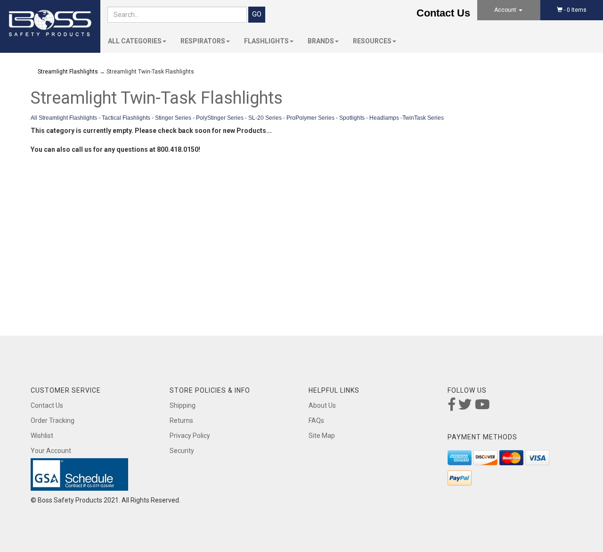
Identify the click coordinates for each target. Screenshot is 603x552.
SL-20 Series (265, 118)
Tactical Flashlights (126, 118)
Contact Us (443, 13)
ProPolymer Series (310, 118)
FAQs (316, 420)
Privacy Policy (190, 435)
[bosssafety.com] (50, 23)
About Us (322, 405)
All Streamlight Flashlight (62, 118)
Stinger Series (173, 118)
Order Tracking (52, 420)
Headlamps (384, 118)
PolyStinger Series (220, 118)
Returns (181, 420)
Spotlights (352, 118)
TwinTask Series (423, 118)
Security (182, 450)
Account (506, 10)
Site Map (322, 435)
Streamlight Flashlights (68, 71)
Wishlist (42, 435)
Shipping (183, 405)
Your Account (51, 450)
